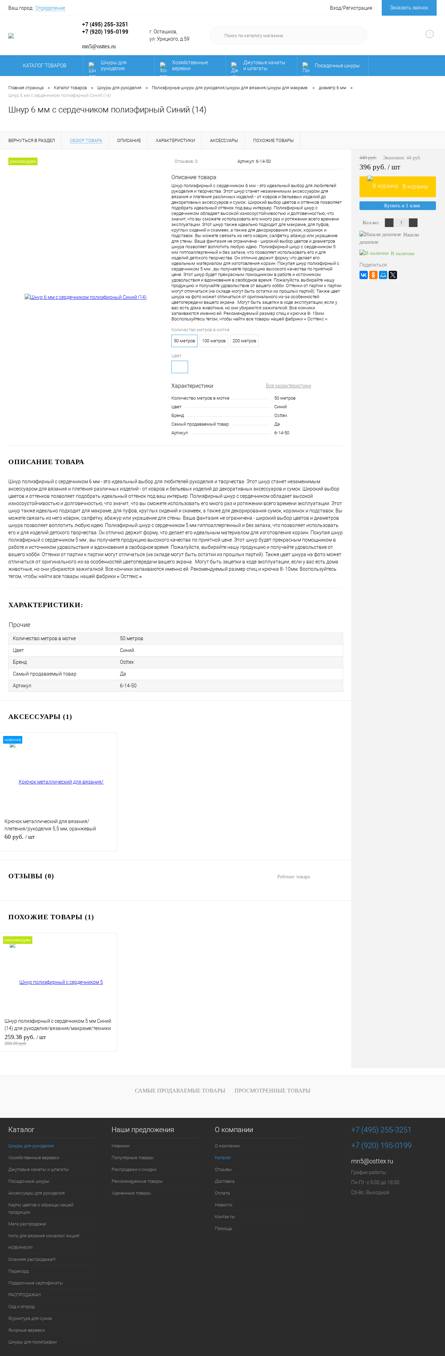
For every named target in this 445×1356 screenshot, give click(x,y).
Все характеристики (288, 385)
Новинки (120, 1145)
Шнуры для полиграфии (32, 1342)
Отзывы (223, 1169)
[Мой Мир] (383, 275)
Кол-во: (372, 222)
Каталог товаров (45, 65)
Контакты (225, 1216)
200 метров (244, 340)
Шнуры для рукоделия (114, 65)
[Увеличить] (85, 297)
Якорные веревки (26, 1330)
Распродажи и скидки (134, 1169)
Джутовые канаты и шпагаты (264, 65)
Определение (50, 8)
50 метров (184, 340)
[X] (393, 275)
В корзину (415, 186)
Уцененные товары (131, 1193)
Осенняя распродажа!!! (32, 1259)
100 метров (214, 340)
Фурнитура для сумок (30, 1318)
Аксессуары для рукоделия (36, 1193)
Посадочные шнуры (337, 65)
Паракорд (18, 1271)
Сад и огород (21, 1306)
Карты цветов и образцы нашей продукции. (40, 1208)
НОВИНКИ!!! (20, 1247)
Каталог (21, 1129)
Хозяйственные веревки (190, 65)
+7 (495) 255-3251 (105, 24)
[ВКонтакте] (363, 275)
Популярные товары (133, 1157)
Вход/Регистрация (351, 8)
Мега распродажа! (27, 1224)
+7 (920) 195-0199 (105, 31)
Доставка (225, 1181)
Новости (223, 1204)
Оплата (222, 1193)
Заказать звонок (409, 7)
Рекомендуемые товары (137, 1181)
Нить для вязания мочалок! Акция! (44, 1235)
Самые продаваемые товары (180, 1091)
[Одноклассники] (373, 275)
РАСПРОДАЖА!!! (24, 1294)
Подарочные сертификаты (35, 1283)
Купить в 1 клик (402, 205)
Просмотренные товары (272, 1091)
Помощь (223, 1228)
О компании (234, 1129)
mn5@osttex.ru (372, 1161)
